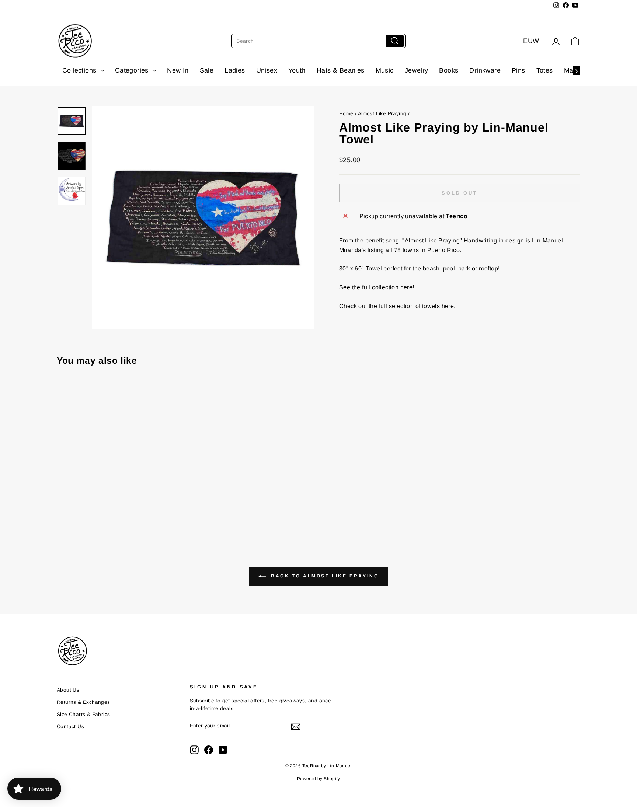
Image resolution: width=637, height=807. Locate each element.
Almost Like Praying (382, 113)
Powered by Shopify (318, 778)
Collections (80, 70)
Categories (132, 70)
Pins (518, 70)
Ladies (234, 70)
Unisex (266, 70)
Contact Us (70, 726)
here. (449, 306)
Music (385, 70)
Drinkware (485, 70)
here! (407, 287)
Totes (544, 70)
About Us (68, 690)
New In (177, 70)
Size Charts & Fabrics (83, 714)
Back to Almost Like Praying (324, 576)
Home (346, 113)
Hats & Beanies (341, 70)
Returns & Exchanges (83, 702)
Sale (207, 70)
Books (448, 70)
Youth (297, 70)
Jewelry (416, 70)
